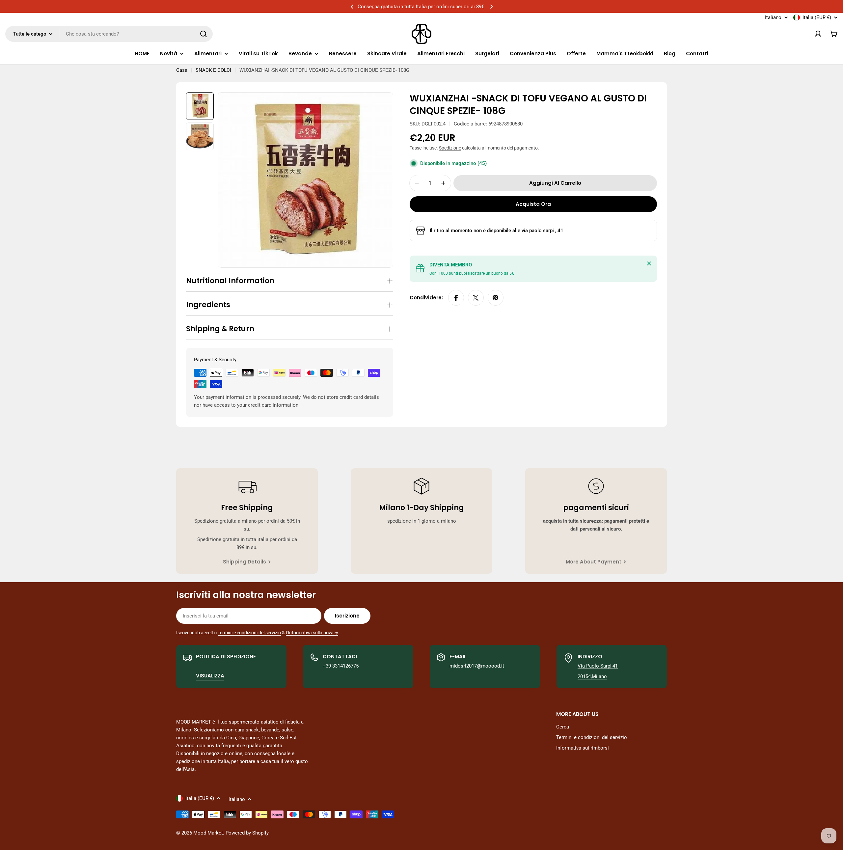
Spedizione (450, 148)
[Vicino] (649, 263)
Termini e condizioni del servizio (249, 632)
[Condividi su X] (476, 298)
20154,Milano (592, 676)
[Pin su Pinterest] (495, 298)
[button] (352, 7)
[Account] (818, 34)
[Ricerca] (203, 34)
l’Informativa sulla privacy (312, 632)
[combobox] (109, 34)
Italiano (773, 17)
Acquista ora (533, 204)
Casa (181, 70)
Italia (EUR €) (816, 17)
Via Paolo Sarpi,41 (598, 666)
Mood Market (208, 833)
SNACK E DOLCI (213, 70)
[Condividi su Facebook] (456, 298)
